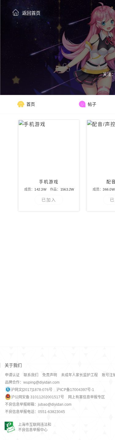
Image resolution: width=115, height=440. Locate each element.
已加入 (48, 199)
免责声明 (49, 375)
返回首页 (31, 13)
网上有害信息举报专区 (86, 397)
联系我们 (31, 375)
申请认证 (12, 375)
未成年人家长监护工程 (79, 375)
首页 (30, 104)
